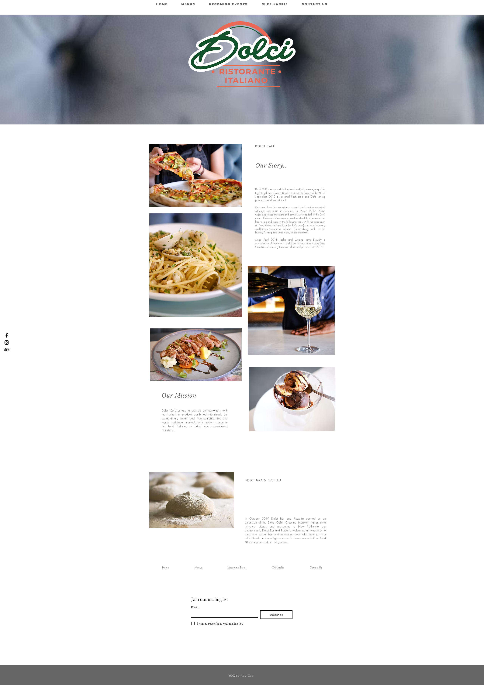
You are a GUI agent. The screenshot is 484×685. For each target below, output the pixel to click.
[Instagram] (7, 342)
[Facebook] (7, 335)
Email (195, 607)
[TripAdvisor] (7, 350)
